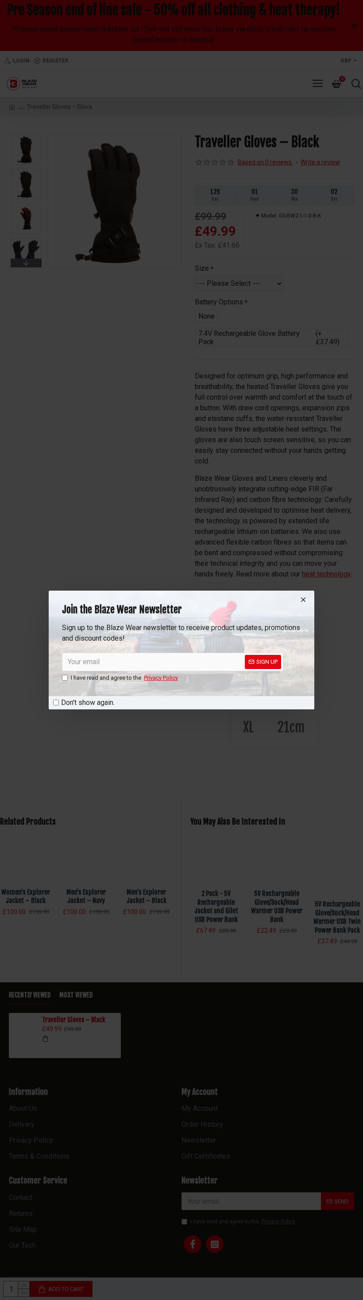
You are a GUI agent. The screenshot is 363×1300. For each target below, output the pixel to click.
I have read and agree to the (124, 677)
